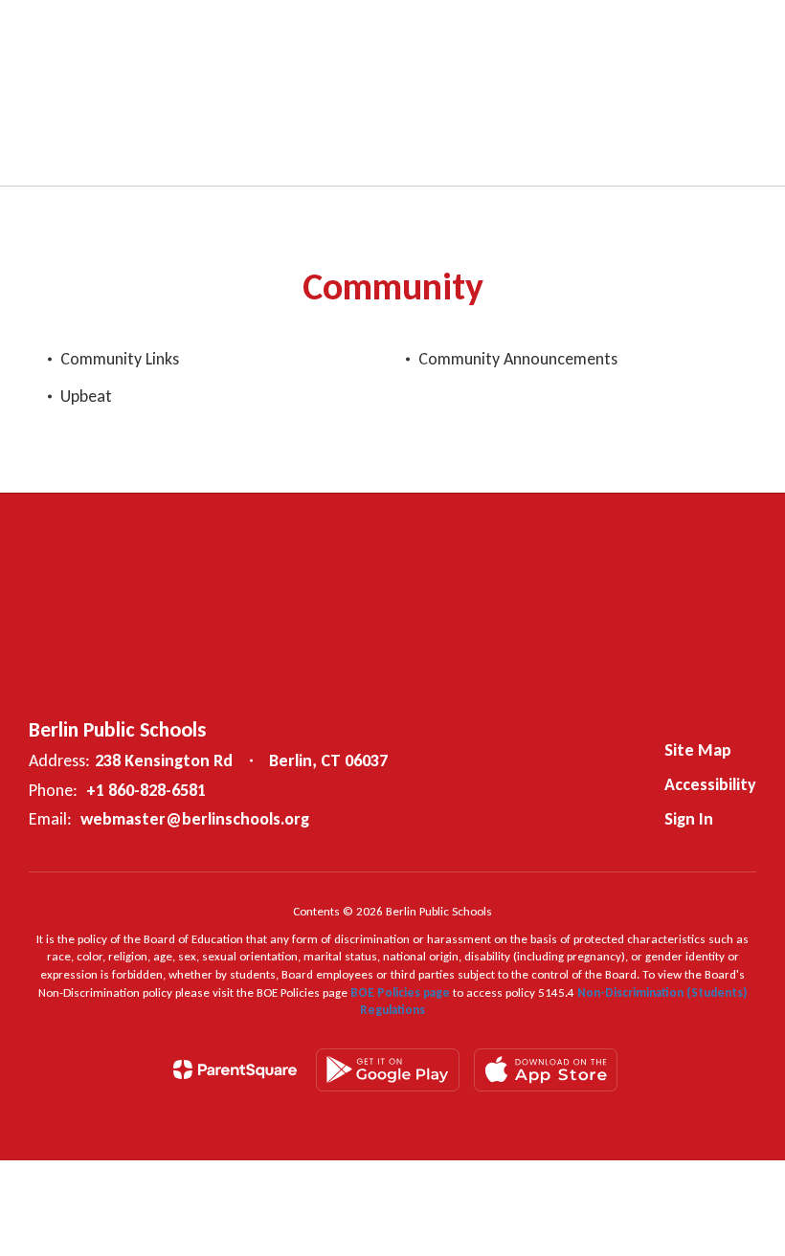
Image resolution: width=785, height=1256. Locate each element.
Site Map (697, 749)
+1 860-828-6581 (146, 790)
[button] (505, 28)
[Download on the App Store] (545, 1069)
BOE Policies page (401, 992)
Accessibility (710, 784)
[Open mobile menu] (39, 28)
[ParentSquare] (235, 1069)
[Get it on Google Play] (388, 1069)
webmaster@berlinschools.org (194, 818)
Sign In (688, 818)
